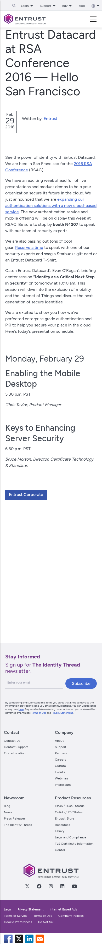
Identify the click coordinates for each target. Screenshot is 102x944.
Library (59, 831)
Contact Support (16, 747)
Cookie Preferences (18, 922)
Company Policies (71, 916)
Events (60, 772)
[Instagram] (51, 886)
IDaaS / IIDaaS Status (69, 806)
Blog (81, 6)
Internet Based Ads (63, 909)
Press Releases (15, 818)
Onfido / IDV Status (69, 812)
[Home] (25, 19)
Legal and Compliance (70, 837)
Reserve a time (29, 247)
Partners (61, 753)
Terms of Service (15, 916)
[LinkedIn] (62, 886)
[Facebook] (39, 886)
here (21, 709)
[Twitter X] (27, 886)
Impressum (63, 785)
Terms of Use (38, 712)
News (8, 812)
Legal (8, 909)
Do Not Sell (46, 922)
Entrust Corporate (26, 494)
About (59, 741)
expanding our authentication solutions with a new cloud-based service (51, 205)
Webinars (62, 778)
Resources (62, 825)
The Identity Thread (18, 825)
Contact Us (12, 741)
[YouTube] (74, 886)
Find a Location (15, 753)
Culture (60, 766)
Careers (60, 759)
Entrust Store (64, 818)
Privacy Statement (62, 712)
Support (60, 747)
